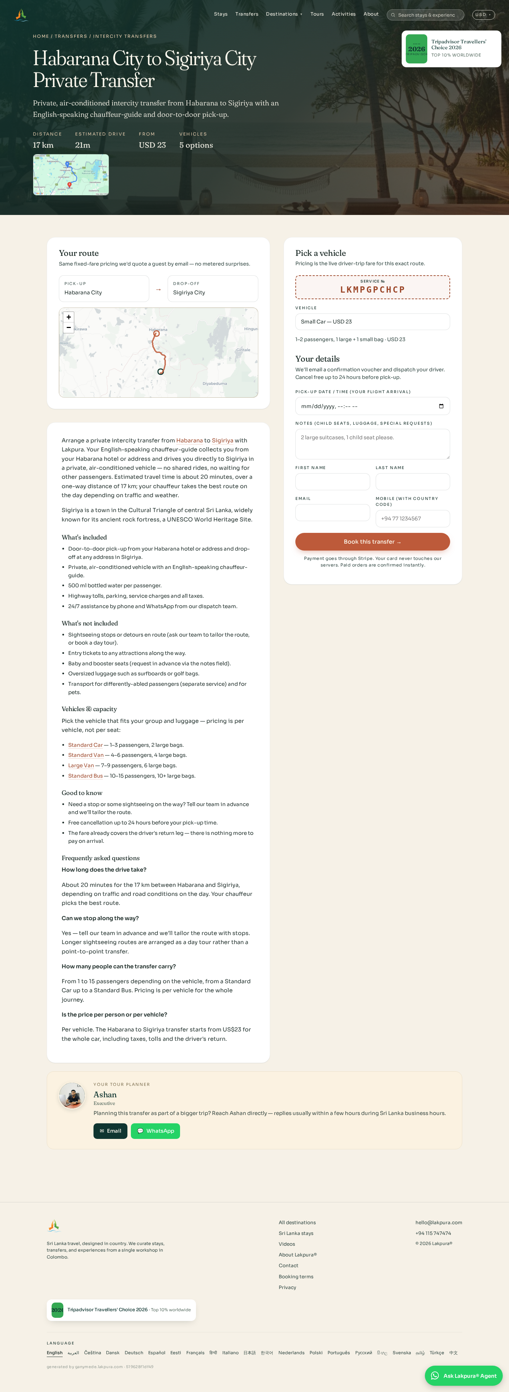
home (41, 36)
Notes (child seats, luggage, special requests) (363, 423)
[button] (68, 317)
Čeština (92, 1353)
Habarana (189, 440)
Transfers (246, 14)
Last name (390, 467)
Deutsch (134, 1353)
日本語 (249, 1353)
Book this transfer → (373, 541)
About (371, 14)
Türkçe (437, 1353)
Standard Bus (85, 775)
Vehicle (306, 308)
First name (310, 467)
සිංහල (382, 1353)
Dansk (112, 1353)
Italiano (230, 1353)
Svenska (402, 1353)
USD (483, 14)
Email (303, 498)
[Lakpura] (21, 14)
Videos (287, 1244)
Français (195, 1353)
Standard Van (86, 755)
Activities (344, 14)
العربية (73, 1353)
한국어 (267, 1353)
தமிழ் (420, 1353)
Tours (317, 14)
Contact (288, 1266)
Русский (363, 1353)
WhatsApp (155, 1131)
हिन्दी (213, 1353)
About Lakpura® (298, 1255)
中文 (453, 1353)
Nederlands (291, 1353)
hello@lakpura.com (439, 1223)
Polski (316, 1353)
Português (339, 1353)
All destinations (297, 1223)
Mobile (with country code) (407, 501)
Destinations (284, 14)
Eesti (175, 1353)
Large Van (81, 765)
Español (157, 1353)
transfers (71, 36)
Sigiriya (222, 440)
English (55, 1353)
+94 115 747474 (433, 1233)
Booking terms (296, 1277)
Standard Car (85, 745)
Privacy (287, 1287)
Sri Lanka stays (296, 1233)
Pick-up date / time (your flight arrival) (353, 391)
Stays (221, 14)
